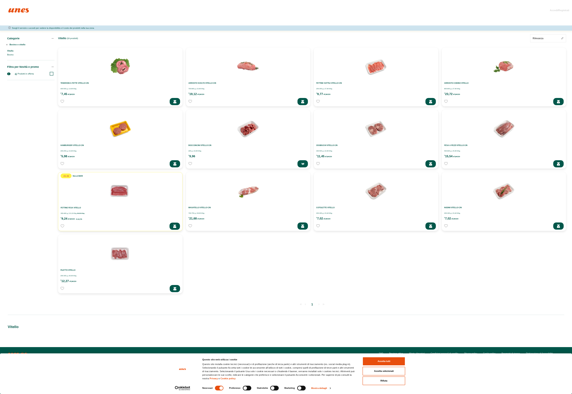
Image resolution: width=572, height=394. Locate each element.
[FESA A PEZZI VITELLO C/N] (504, 128)
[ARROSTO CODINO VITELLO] (504, 66)
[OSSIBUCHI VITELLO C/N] (376, 128)
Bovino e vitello (17, 44)
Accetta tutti (384, 361)
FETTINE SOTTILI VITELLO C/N (329, 83)
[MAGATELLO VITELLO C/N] (248, 190)
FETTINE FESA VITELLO (71, 208)
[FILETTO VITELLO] (120, 253)
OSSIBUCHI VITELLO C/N (327, 145)
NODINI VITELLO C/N (453, 208)
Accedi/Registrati (559, 10)
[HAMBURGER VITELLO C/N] (120, 128)
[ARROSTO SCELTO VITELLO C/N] (248, 66)
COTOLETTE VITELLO (325, 208)
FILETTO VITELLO (67, 270)
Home (11, 9)
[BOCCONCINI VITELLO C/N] (248, 128)
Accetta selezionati (384, 371)
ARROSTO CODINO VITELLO (456, 83)
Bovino (10, 54)
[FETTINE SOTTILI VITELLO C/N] (376, 66)
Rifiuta (383, 380)
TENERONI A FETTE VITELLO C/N (74, 83)
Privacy (214, 378)
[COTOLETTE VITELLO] (376, 190)
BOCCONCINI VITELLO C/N (199, 145)
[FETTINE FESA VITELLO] (120, 190)
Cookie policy (228, 378)
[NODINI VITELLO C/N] (504, 190)
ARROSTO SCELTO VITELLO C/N (202, 83)
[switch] (247, 388)
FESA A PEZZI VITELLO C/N (455, 145)
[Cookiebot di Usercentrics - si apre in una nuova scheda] (183, 388)
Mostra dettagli (319, 388)
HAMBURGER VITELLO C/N (72, 145)
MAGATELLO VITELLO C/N (199, 208)
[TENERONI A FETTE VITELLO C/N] (120, 66)
